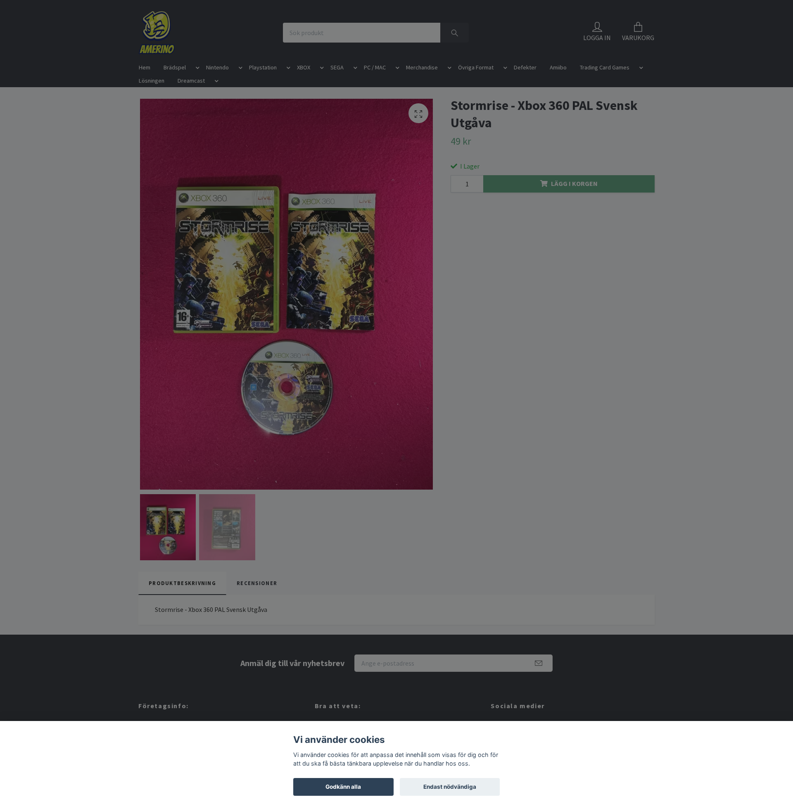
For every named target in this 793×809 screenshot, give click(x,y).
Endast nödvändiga (449, 786)
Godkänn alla (343, 786)
